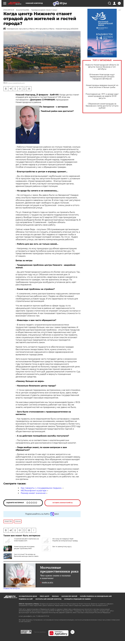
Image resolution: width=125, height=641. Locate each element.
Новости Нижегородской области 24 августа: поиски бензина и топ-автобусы (102, 67)
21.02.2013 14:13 (8, 10)
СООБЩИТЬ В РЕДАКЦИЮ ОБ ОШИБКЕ (77, 599)
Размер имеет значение (33, 493)
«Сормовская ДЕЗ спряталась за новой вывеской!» (26, 540)
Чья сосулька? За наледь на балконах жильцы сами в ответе (26, 555)
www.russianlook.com (16, 83)
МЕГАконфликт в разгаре (34, 490)
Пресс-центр (44, 596)
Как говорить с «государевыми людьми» (41, 488)
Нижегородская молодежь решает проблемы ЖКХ (24, 547)
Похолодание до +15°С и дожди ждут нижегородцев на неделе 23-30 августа (102, 96)
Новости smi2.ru (11, 588)
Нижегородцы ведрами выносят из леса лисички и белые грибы (102, 86)
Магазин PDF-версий (69, 596)
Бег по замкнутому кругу (62, 546)
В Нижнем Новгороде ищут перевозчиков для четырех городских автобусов (102, 77)
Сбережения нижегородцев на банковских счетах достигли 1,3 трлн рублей (102, 106)
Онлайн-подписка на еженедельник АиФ (96, 596)
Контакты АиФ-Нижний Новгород (48, 599)
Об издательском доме (28, 596)
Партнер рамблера (40, 632)
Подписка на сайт (26, 599)
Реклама (55, 596)
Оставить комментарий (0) (62, 503)
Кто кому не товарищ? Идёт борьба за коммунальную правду (65, 540)
